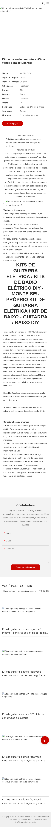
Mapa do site (41, 819)
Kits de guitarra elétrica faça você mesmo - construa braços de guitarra (23, 758)
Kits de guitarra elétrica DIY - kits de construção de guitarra (23, 716)
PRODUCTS (44, 591)
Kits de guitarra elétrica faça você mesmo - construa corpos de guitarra (23, 673)
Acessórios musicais (27, 591)
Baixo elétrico (9, 591)
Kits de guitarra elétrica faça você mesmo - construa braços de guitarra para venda (23, 801)
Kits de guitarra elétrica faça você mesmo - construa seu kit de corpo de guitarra (24, 631)
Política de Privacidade (25, 822)
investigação (12, 123)
